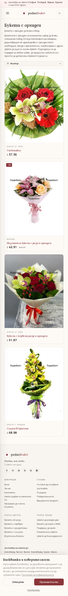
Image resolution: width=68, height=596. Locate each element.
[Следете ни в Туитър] (24, 470)
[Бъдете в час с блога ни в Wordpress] (30, 470)
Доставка (42, 488)
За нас (7, 488)
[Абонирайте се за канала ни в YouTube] (12, 470)
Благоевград (37, 552)
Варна (54, 552)
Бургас (47, 552)
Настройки (33, 590)
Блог (6, 484)
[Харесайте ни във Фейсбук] (6, 470)
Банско (27, 552)
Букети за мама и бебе (48, 523)
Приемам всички (49, 582)
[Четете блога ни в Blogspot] (36, 470)
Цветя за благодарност (49, 536)
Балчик (19, 552)
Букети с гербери (13, 523)
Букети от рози (12, 519)
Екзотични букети (14, 536)
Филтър (14, 63)
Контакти (9, 492)
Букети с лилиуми (13, 531)
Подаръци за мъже (46, 528)
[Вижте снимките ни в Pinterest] (18, 470)
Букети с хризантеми (15, 528)
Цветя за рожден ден (48, 519)
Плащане (41, 492)
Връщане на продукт (47, 500)
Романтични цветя (47, 531)
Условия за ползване (47, 484)
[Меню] (7, 13)
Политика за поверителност (38, 574)
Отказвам (18, 582)
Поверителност (45, 496)
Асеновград (10, 552)
